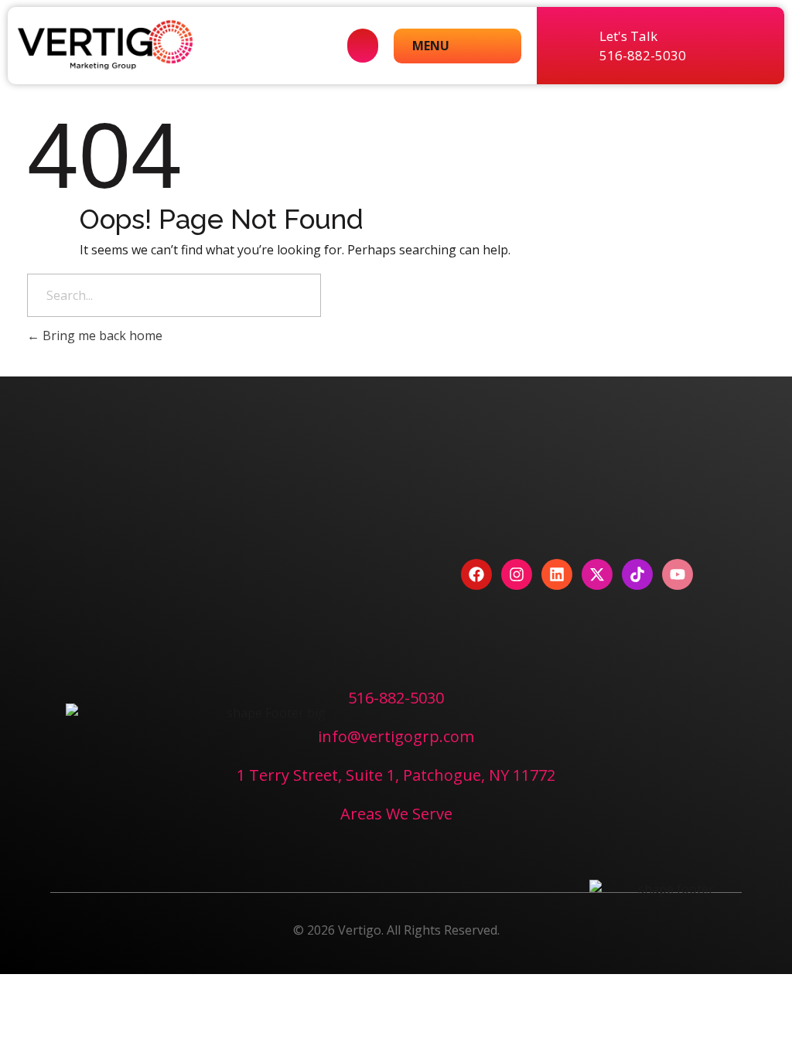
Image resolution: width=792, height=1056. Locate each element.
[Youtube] (677, 574)
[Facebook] (476, 574)
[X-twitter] (597, 574)
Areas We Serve (396, 813)
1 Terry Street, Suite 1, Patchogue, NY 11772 (396, 775)
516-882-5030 (396, 697)
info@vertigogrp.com (396, 736)
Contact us (216, 571)
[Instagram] (516, 574)
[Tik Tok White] (637, 574)
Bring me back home (100, 335)
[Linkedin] (556, 574)
